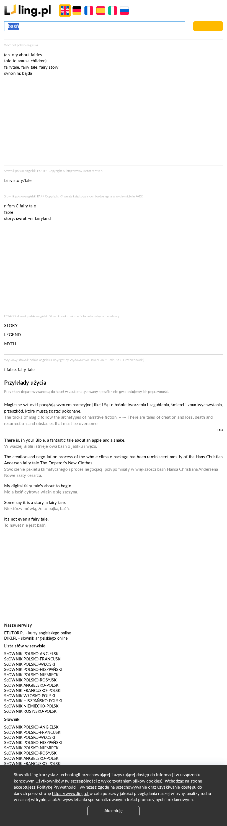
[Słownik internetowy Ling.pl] (27, 10)
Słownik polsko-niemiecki (32, 675)
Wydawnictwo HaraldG (85, 360)
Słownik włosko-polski (29, 696)
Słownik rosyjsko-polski (31, 712)
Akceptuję (113, 811)
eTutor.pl (14, 633)
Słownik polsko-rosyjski (31, 680)
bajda (27, 73)
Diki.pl (10, 638)
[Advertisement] (113, 268)
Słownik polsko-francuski (33, 659)
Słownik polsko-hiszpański (33, 670)
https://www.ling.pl (70, 794)
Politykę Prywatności (56, 787)
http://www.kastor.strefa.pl (84, 171)
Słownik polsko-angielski (32, 654)
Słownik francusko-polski (33, 691)
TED (220, 429)
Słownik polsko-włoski (29, 665)
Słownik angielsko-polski (32, 686)
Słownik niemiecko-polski (32, 706)
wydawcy (113, 316)
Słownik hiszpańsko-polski (33, 701)
